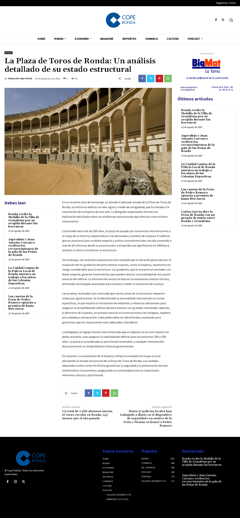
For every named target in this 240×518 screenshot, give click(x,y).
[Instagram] (15, 482)
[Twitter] (223, 19)
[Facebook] (216, 19)
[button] (231, 19)
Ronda (8, 53)
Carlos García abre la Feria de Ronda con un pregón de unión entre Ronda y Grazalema (198, 216)
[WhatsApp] (168, 78)
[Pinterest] (159, 78)
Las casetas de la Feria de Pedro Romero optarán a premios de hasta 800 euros (22, 303)
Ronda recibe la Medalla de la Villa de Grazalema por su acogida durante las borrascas (23, 220)
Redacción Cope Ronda (20, 78)
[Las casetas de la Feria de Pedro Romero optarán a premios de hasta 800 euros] (47, 300)
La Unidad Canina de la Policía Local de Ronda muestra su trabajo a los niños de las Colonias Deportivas (23, 275)
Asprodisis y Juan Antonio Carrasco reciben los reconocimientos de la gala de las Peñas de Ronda (23, 247)
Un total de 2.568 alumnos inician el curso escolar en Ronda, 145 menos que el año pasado (87, 414)
